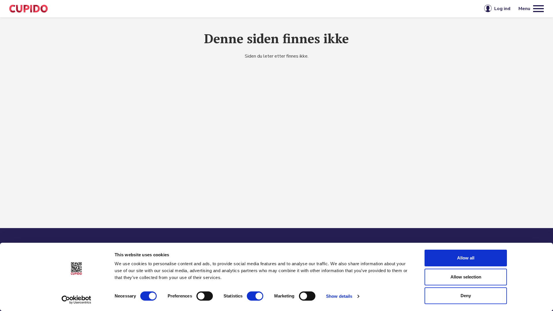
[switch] (204, 296)
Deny (466, 295)
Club (267, 8)
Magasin (236, 8)
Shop (295, 8)
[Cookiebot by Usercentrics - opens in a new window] (76, 299)
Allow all (465, 257)
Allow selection (465, 276)
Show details (339, 296)
